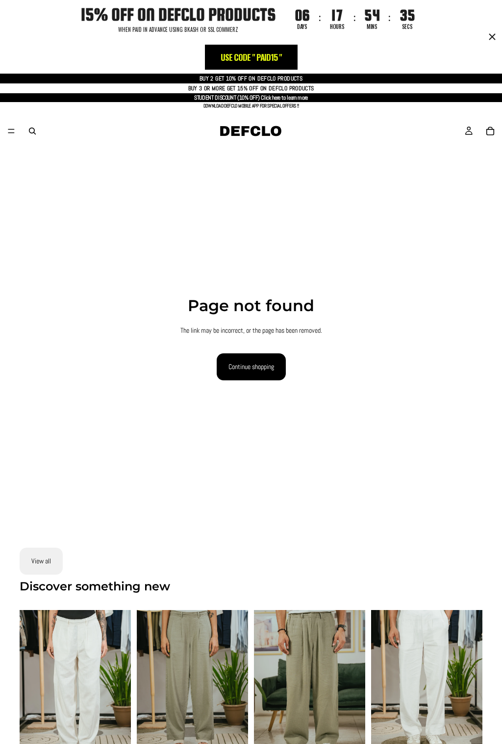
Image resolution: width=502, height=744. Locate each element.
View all (41, 561)
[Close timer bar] (492, 37)
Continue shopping (251, 366)
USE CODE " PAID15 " (251, 57)
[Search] (32, 131)
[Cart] (490, 131)
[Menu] (11, 131)
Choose (124, 733)
